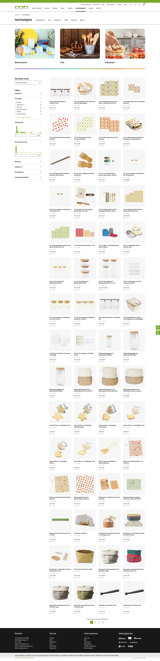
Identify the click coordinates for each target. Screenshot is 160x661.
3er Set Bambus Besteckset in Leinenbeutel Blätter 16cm (108, 210)
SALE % (98, 8)
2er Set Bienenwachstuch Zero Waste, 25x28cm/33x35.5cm (108, 102)
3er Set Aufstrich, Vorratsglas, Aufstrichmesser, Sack (83, 210)
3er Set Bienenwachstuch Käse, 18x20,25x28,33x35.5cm (132, 210)
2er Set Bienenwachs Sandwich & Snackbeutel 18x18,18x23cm (133, 138)
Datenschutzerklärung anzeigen (24, 657)
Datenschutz (88, 644)
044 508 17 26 (24, 644)
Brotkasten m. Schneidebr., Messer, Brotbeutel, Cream (60, 570)
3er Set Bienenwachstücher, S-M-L (84, 245)
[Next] (106, 622)
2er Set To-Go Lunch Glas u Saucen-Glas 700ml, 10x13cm (108, 174)
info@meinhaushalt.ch (26, 646)
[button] (28, 93)
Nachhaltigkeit (81, 8)
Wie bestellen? (88, 648)
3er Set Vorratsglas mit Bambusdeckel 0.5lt (81, 282)
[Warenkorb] (143, 5)
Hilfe (125, 4)
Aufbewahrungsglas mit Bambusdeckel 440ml (106, 354)
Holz (49, 20)
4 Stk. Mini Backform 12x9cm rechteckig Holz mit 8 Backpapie (133, 318)
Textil (66, 20)
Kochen (47, 8)
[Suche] (131, 5)
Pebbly (19, 111)
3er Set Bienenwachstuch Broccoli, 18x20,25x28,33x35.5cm (60, 246)
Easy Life (19, 107)
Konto (51, 644)
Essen (62, 8)
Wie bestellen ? (111, 4)
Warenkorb (52, 642)
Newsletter (96, 4)
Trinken (70, 8)
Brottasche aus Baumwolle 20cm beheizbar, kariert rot (133, 570)
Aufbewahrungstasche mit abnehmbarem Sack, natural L (132, 390)
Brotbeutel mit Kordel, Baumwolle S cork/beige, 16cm (109, 534)
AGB (85, 640)
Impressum (87, 642)
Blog (103, 4)
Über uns (86, 638)
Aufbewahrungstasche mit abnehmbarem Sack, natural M (108, 390)
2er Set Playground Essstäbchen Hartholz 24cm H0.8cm (59, 174)
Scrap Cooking (21, 114)
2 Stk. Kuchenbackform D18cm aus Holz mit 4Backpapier (84, 102)
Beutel (82, 20)
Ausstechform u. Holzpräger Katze (134, 425)
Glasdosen (57, 20)
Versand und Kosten (86, 4)
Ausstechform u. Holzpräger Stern (60, 425)
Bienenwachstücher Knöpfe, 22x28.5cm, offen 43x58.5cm (132, 498)
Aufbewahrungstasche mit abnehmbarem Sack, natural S (83, 390)
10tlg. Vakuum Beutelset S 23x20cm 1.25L (57, 102)
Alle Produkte (36, 8)
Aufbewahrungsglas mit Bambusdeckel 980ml (56, 390)
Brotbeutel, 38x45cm (80, 533)
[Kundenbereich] (139, 5)
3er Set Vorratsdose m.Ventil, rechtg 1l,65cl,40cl (132, 282)
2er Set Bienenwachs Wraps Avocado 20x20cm (82, 138)
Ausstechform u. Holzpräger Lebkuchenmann (82, 426)
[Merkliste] (135, 5)
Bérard (19, 102)
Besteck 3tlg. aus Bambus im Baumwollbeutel (107, 462)
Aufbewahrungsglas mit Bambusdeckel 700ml (130, 354)
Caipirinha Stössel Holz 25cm (132, 605)
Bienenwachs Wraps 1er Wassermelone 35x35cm (81, 498)
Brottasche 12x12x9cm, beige (83, 569)
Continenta (20, 104)
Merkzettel (52, 646)
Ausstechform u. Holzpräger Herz (84, 461)
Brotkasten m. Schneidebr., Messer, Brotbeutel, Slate (134, 534)
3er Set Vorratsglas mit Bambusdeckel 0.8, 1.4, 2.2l (107, 282)
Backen (55, 8)
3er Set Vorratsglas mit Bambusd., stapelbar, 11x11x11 (84, 318)
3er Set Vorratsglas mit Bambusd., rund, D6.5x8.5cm (59, 318)
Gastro (91, 8)
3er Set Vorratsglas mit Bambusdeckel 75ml (56, 282)
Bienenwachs (40, 20)
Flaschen (74, 20)
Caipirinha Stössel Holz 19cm (108, 605)
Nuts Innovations (22, 109)
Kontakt (119, 4)
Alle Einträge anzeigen (23, 117)
